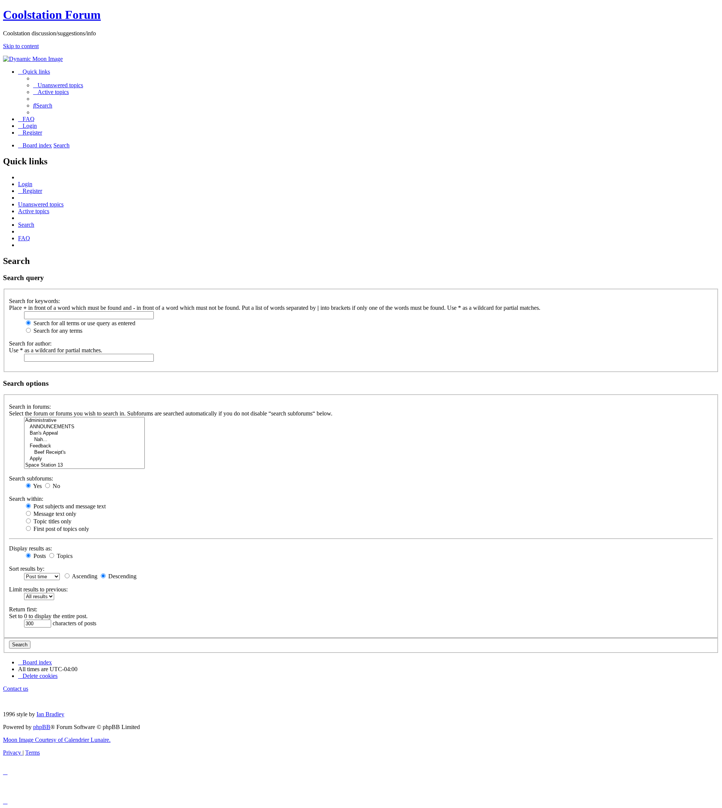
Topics (64, 556)
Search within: (26, 499)
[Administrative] (84, 420)
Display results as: (30, 548)
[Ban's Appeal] (84, 433)
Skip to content (21, 46)
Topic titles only (51, 521)
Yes (37, 486)
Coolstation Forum (52, 14)
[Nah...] (84, 440)
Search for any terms (57, 330)
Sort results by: (26, 568)
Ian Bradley (50, 714)
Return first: (23, 609)
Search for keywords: (34, 301)
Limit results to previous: (38, 589)
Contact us (15, 688)
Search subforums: (31, 478)
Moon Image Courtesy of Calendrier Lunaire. (57, 740)
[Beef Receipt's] (84, 452)
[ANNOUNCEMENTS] (84, 427)
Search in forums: (30, 406)
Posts (39, 556)
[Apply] (84, 459)
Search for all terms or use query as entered (83, 323)
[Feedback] (84, 446)
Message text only (54, 514)
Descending (122, 576)
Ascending (84, 576)
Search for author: (30, 343)
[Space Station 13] (84, 465)
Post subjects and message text (69, 506)
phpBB (41, 727)
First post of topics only (60, 529)
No (55, 486)
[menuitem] (58, 85)
